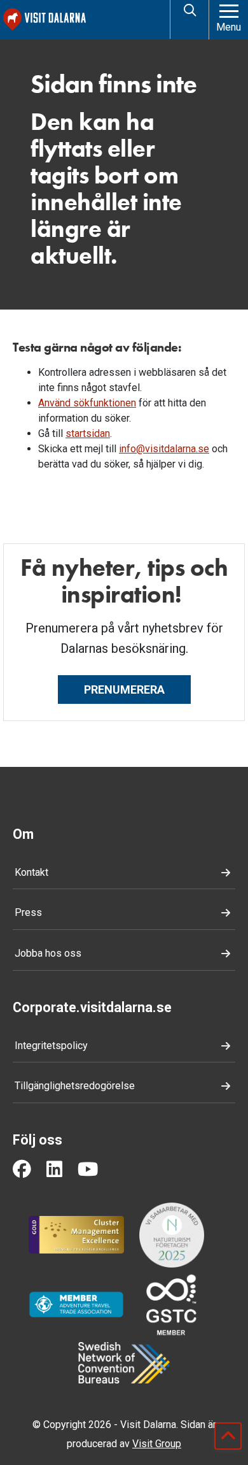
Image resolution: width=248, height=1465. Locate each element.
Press (28, 912)
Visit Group (156, 1444)
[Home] (84, 19)
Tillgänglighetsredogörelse (75, 1086)
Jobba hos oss (48, 953)
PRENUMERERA (124, 689)
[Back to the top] (228, 1436)
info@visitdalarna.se (164, 449)
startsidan (87, 433)
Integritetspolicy (51, 1046)
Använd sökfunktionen (87, 403)
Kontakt (31, 872)
